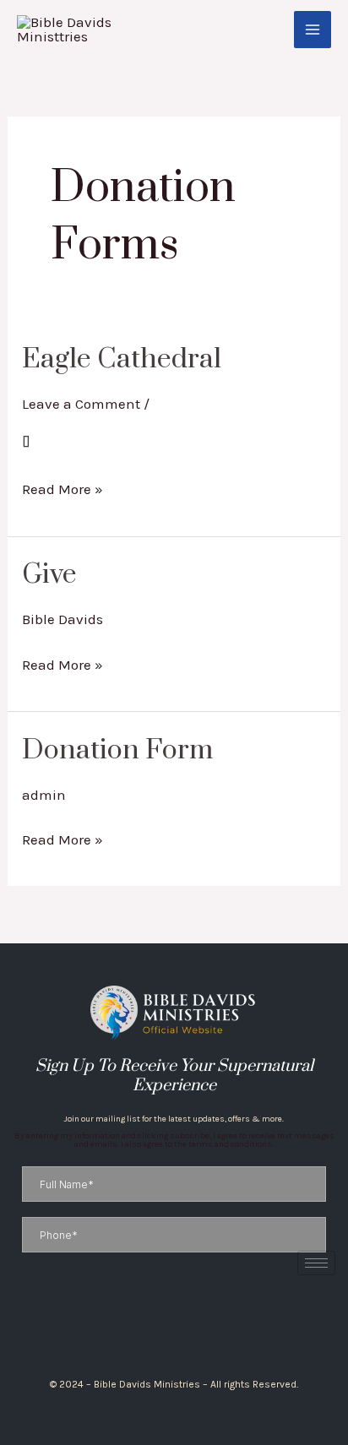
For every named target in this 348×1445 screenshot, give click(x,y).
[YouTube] (195, 1325)
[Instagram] (166, 1325)
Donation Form (117, 750)
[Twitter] (181, 1325)
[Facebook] (152, 1325)
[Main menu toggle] (312, 29)
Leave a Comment (81, 403)
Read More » (62, 486)
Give (49, 574)
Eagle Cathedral (121, 359)
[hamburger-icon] (316, 1263)
